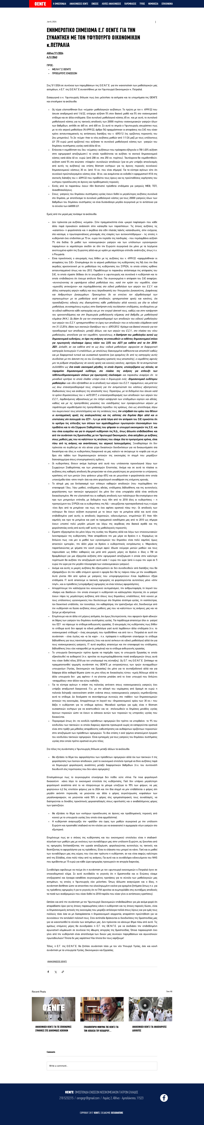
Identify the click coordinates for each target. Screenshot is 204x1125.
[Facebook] (164, 1098)
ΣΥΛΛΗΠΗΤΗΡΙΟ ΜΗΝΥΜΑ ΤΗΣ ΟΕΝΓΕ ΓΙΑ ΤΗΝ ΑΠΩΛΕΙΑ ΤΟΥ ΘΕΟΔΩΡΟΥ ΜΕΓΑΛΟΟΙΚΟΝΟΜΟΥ (101, 1028)
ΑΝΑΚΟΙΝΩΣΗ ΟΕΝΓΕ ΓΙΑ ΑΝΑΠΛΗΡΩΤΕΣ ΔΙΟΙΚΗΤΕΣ (149, 1028)
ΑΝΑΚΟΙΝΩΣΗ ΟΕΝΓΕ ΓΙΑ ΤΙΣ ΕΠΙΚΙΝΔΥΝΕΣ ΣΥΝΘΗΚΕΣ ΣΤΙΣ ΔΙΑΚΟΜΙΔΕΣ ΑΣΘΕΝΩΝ (53, 1028)
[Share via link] (62, 971)
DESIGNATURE (117, 1112)
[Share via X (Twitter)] (55, 971)
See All (169, 991)
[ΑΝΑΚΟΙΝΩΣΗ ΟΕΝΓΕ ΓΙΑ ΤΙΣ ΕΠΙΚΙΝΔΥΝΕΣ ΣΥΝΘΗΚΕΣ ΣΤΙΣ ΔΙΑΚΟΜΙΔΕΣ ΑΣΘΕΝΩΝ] (53, 1009)
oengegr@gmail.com (88, 1098)
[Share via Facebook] (48, 971)
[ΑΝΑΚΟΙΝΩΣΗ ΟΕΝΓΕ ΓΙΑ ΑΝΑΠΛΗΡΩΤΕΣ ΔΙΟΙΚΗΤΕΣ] (150, 1009)
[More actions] (155, 22)
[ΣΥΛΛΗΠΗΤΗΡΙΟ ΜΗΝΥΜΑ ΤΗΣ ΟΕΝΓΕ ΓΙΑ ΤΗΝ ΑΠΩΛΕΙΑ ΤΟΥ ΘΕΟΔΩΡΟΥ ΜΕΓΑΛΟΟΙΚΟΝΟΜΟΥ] (102, 1009)
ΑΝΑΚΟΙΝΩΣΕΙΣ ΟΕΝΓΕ (57, 962)
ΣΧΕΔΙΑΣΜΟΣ (106, 1112)
